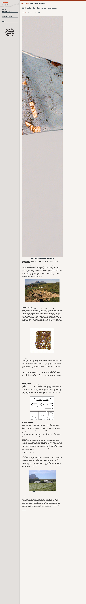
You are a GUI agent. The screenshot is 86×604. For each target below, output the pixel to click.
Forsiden (4, 9)
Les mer (24, 509)
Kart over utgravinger (7, 11)
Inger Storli (25, 12)
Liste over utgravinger (7, 14)
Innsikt (3, 19)
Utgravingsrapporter (7, 16)
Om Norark (4, 21)
